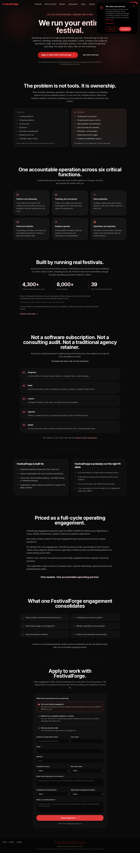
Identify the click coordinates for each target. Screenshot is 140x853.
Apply (83, 4)
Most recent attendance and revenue (49, 776)
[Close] (134, 6)
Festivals (38, 4)
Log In (122, 4)
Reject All (111, 29)
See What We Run (91, 55)
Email (38, 747)
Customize (109, 23)
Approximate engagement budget (83, 790)
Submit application (68, 818)
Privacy (11, 842)
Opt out (101, 849)
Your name (75, 737)
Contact (92, 4)
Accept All (125, 29)
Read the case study (28, 314)
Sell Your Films (50, 4)
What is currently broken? (45, 800)
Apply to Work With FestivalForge (56, 55)
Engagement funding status (46, 790)
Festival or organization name (47, 737)
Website (39, 756)
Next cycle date (76, 766)
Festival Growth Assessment (86, 438)
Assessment (73, 4)
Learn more (109, 19)
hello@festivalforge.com (74, 823)
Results (62, 4)
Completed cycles (42, 766)
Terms (4, 842)
